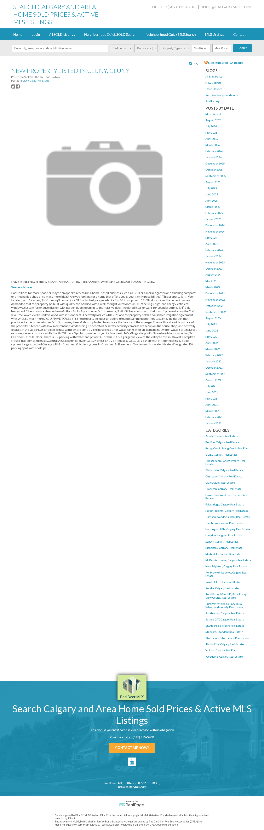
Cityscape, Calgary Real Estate (223, 476)
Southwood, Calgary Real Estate (224, 613)
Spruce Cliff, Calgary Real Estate (224, 619)
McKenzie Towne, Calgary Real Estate (228, 560)
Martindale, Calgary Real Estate (224, 554)
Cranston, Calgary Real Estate (223, 488)
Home (17, 34)
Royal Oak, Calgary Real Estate (223, 582)
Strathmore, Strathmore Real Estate (227, 638)
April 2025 (211, 200)
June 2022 (211, 330)
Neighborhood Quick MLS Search (171, 34)
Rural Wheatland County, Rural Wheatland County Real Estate (224, 605)
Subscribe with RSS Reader (226, 62)
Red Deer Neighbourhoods (221, 95)
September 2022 (215, 312)
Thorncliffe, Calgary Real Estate (224, 644)
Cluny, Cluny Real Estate (220, 482)
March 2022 (212, 349)
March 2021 (212, 410)
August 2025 (213, 182)
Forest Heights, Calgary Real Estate (226, 510)
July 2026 (211, 126)
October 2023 (214, 268)
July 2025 (211, 188)
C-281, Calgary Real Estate (221, 454)
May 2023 (211, 281)
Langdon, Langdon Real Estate (223, 535)
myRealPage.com (132, 805)
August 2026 (213, 120)
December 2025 (215, 163)
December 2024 (215, 225)
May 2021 (211, 398)
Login (36, 34)
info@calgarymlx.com (226, 6)
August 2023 (213, 274)
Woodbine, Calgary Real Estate (224, 656)
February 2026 (214, 151)
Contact (239, 34)
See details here (21, 287)
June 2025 (211, 194)
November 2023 (215, 262)
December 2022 (215, 293)
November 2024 (215, 231)
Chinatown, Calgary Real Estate (224, 470)
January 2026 (213, 157)
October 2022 (214, 305)
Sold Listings (213, 101)
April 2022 (211, 342)
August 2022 (213, 318)
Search (242, 48)
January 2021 (213, 423)
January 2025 (213, 219)
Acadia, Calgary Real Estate (221, 436)
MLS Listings (214, 34)
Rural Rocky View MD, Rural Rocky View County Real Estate (225, 596)
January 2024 (213, 256)
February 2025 (214, 213)
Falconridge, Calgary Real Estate (224, 504)
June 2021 (211, 392)
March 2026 (212, 145)
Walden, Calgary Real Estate (222, 650)
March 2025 (212, 206)
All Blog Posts (213, 76)
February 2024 (214, 250)
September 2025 (215, 175)
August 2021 (213, 380)
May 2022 (211, 336)
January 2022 (213, 361)
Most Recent (213, 114)
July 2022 (211, 324)
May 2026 (211, 132)
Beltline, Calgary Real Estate (222, 442)
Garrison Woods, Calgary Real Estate (227, 516)
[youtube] (132, 762)
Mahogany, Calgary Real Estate (224, 547)
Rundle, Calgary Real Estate (222, 588)
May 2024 (211, 237)
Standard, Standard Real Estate (224, 631)
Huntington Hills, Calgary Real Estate (227, 529)
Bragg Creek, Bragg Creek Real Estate (228, 448)
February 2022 (214, 355)
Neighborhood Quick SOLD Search (110, 34)
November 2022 (215, 299)
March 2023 (212, 287)
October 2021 (214, 367)
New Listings (213, 82)
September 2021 (215, 373)
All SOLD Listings (62, 34)
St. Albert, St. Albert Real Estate (224, 625)
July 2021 (211, 386)
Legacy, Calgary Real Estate (221, 541)
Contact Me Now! (132, 748)
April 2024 (211, 243)
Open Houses (213, 88)
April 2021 (211, 404)
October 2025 (214, 169)
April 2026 (211, 138)
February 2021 (214, 417)
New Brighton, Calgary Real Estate (226, 566)
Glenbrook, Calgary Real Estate (224, 523)
